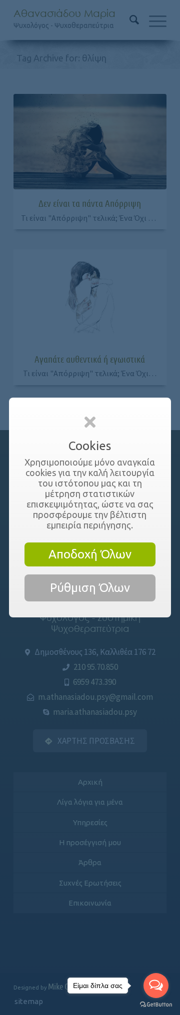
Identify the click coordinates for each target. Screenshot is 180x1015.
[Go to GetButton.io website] (156, 1005)
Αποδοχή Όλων (90, 554)
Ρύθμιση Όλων (90, 587)
